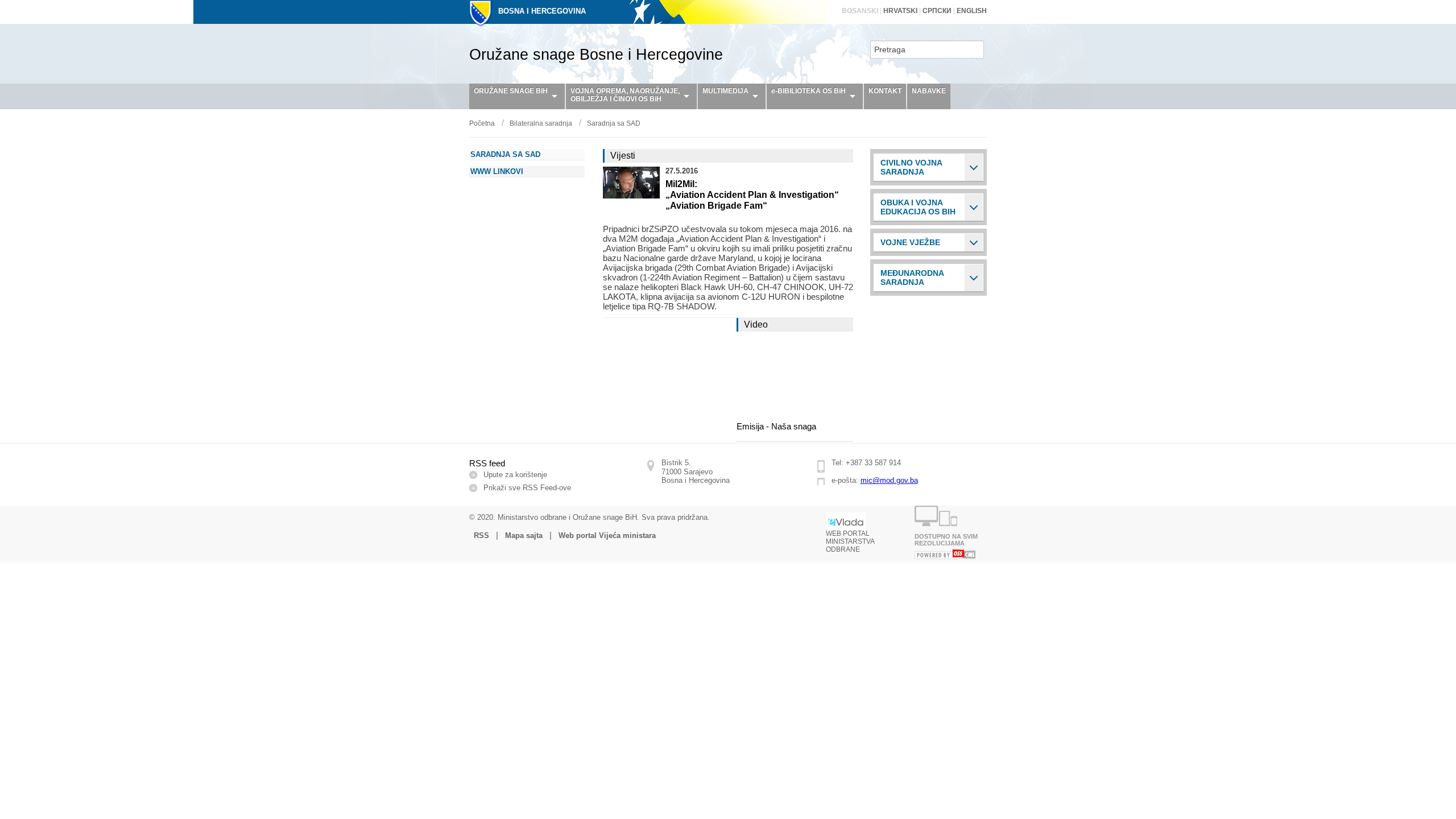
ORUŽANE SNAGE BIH (511, 91)
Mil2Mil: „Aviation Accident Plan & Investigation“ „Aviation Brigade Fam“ (752, 194)
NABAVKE (929, 91)
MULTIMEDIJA (725, 91)
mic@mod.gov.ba (889, 480)
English (972, 11)
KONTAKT (884, 91)
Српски (937, 11)
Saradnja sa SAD (613, 123)
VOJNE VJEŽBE (910, 242)
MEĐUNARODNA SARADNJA (912, 277)
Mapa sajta (524, 535)
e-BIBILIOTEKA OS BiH (808, 91)
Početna (482, 123)
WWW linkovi (496, 171)
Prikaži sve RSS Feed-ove (527, 487)
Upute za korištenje (515, 474)
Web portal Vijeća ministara (607, 535)
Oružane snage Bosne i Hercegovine (596, 54)
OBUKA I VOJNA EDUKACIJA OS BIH (918, 207)
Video (756, 324)
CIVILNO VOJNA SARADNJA (911, 167)
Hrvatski (900, 11)
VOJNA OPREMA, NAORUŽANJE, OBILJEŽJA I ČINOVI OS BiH (625, 95)
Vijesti (622, 155)
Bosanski (860, 11)
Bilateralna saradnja (541, 123)
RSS (481, 535)
